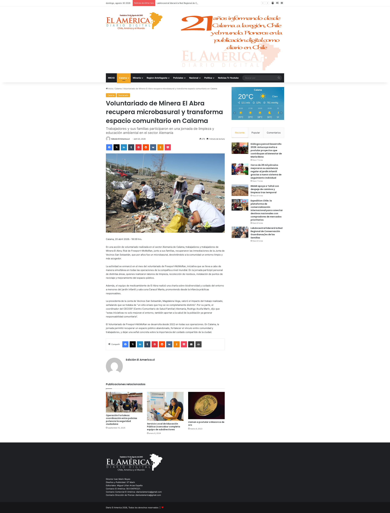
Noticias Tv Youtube (228, 77)
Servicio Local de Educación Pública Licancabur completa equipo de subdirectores (163, 426)
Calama (123, 77)
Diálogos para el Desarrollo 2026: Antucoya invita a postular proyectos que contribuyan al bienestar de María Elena (266, 150)
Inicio (110, 88)
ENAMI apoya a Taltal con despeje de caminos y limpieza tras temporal (265, 189)
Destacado (123, 95)
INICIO (111, 77)
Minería (137, 77)
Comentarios (274, 132)
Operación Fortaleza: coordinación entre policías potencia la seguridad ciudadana (121, 420)
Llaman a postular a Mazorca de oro (206, 423)
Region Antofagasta (157, 77)
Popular (256, 132)
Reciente (240, 132)
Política (208, 77)
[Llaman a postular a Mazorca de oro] (206, 405)
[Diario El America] (134, 21)
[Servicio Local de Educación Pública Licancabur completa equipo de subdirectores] (165, 406)
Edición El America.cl (120, 139)
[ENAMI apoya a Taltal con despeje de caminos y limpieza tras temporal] (240, 190)
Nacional (193, 77)
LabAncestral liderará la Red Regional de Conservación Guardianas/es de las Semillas (197, 3)
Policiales (178, 77)
